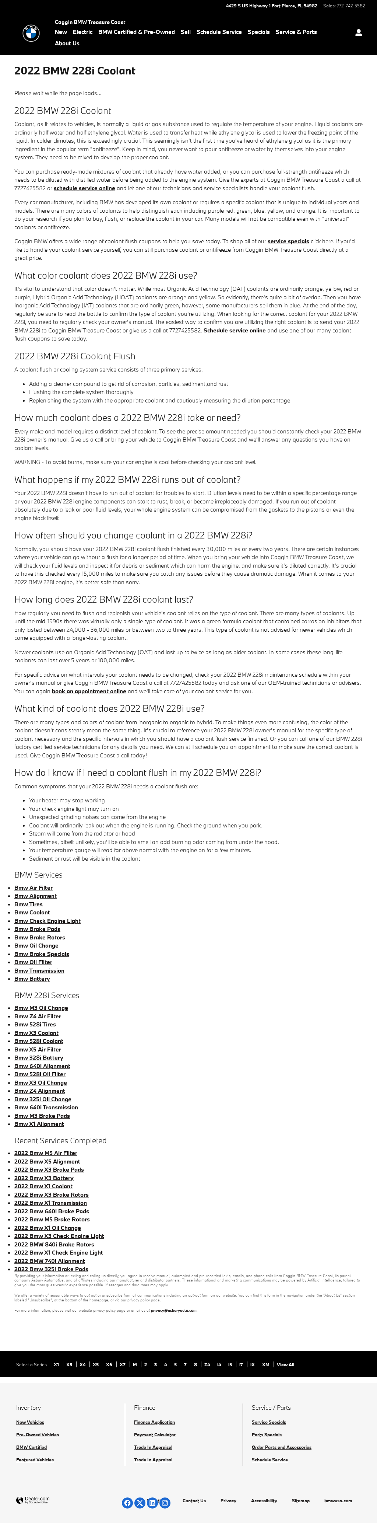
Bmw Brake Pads (37, 928)
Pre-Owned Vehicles (37, 1434)
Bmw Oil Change (36, 945)
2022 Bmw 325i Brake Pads (51, 1269)
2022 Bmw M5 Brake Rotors (52, 1219)
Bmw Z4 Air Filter (37, 1016)
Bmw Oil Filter (33, 962)
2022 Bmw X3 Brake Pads (49, 1169)
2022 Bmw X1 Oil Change (47, 1227)
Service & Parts (296, 31)
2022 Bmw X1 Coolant (43, 1186)
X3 (69, 1364)
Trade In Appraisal (153, 1447)
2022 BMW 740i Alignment (49, 1261)
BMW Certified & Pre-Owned (136, 31)
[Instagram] (164, 1503)
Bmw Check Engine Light (47, 920)
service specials (288, 241)
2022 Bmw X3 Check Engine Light (59, 1235)
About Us (67, 43)
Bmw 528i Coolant (38, 1041)
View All (285, 1364)
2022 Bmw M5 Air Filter (45, 1153)
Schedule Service (219, 31)
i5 (230, 1364)
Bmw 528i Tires (35, 1024)
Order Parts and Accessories (281, 1447)
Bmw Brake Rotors (39, 937)
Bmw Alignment (35, 895)
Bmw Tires (28, 904)
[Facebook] (127, 1503)
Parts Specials (267, 1434)
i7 (241, 1364)
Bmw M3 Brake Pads (42, 1115)
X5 (96, 1364)
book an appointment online (89, 691)
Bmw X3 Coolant (36, 1032)
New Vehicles (30, 1422)
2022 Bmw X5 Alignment (47, 1161)
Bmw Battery (32, 978)
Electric (82, 31)
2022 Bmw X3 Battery (44, 1178)
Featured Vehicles (35, 1459)
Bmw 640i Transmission (46, 1107)
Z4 (207, 1364)
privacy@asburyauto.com (174, 1310)
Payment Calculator (155, 1434)
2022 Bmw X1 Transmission (50, 1202)
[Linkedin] (152, 1503)
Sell (186, 31)
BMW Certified (31, 1447)
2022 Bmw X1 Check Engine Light (58, 1252)
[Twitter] (139, 1503)
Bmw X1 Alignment (39, 1123)
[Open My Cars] (356, 33)
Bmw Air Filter (33, 887)
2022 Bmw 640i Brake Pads (51, 1211)
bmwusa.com (338, 1500)
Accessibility (264, 1500)
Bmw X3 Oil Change (40, 1082)
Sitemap (301, 1500)
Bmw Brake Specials (41, 954)
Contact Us (194, 1500)
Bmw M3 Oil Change (41, 1007)
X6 (109, 1364)
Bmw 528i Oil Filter (40, 1074)
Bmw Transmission (39, 970)
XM (266, 1364)
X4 (83, 1364)
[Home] (31, 33)
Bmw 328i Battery (38, 1057)
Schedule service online (235, 330)
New (61, 31)
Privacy (228, 1500)
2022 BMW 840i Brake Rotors (54, 1244)
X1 (57, 1364)
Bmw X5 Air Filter (37, 1049)
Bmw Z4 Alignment (39, 1090)
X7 (123, 1364)
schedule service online (84, 188)
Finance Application (154, 1422)
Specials (259, 31)
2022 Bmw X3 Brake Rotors (51, 1194)
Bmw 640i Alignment (42, 1066)
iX (253, 1364)
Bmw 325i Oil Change (42, 1099)
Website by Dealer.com (50, 1500)
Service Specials (269, 1422)
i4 (219, 1364)
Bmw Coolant (32, 912)
